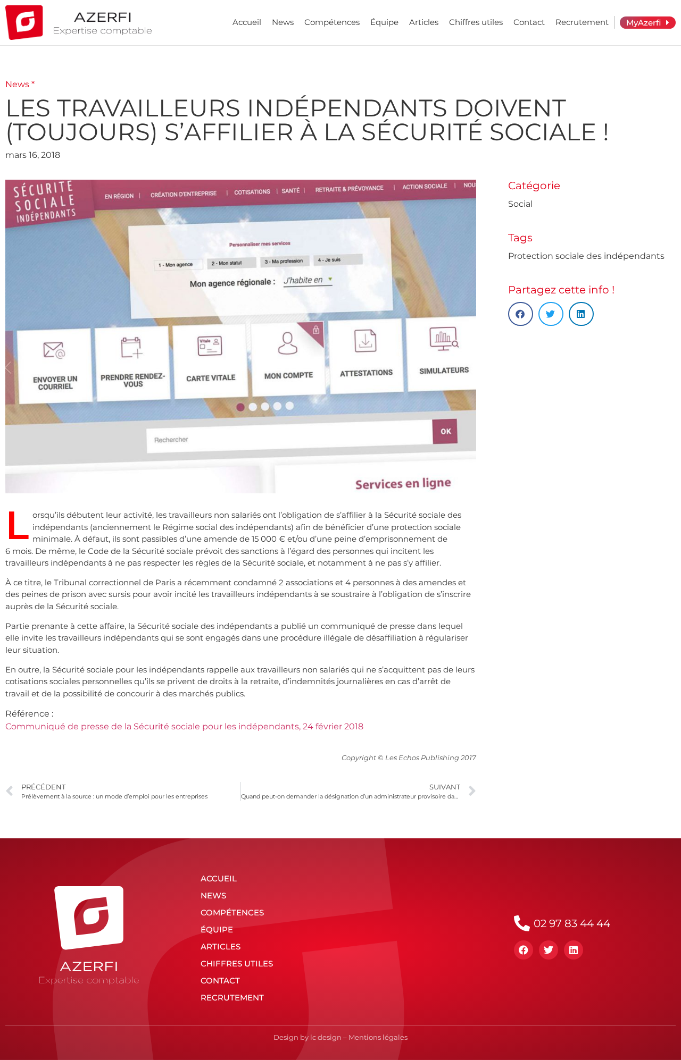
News (283, 22)
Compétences (332, 22)
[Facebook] (523, 950)
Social (520, 204)
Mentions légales (378, 1037)
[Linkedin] (573, 950)
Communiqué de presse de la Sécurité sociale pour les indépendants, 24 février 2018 (184, 726)
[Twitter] (548, 950)
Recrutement (582, 22)
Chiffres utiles (476, 22)
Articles (423, 22)
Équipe (384, 22)
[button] (520, 314)
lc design (326, 1037)
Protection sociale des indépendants (586, 256)
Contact (529, 22)
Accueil (246, 22)
